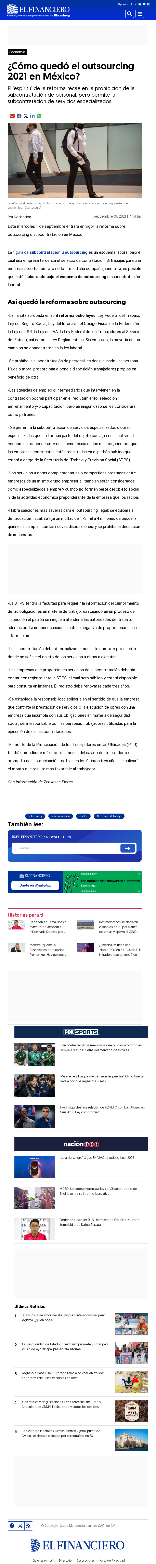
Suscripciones (85, 1561)
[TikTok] (149, 4)
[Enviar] (127, 848)
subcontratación (61, 816)
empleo (83, 816)
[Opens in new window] (34, 1054)
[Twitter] (136, 4)
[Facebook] (132, 4)
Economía (17, 52)
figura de (50, 252)
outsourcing (35, 816)
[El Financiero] (38, 10)
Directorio (65, 1561)
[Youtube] (145, 4)
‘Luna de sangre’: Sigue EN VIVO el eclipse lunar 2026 (97, 1158)
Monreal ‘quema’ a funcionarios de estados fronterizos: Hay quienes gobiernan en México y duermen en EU (47, 955)
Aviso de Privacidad (112, 1561)
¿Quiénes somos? (42, 1561)
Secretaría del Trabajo (109, 816)
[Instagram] (141, 4)
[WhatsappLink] (75, 882)
